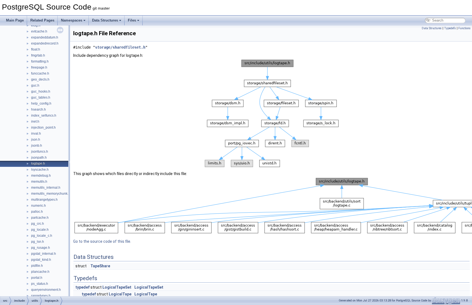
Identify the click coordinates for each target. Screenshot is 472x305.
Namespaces (71, 20)
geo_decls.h (40, 79)
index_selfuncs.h (43, 115)
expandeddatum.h (44, 37)
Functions (464, 28)
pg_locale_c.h (41, 236)
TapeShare (100, 266)
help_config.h (41, 103)
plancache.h (40, 272)
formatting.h (40, 61)
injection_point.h (43, 127)
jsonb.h (36, 145)
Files (132, 20)
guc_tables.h (40, 97)
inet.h (35, 121)
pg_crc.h (37, 224)
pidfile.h (37, 266)
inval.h (36, 133)
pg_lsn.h (37, 242)
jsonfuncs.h (39, 151)
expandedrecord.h (44, 43)
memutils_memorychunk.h (50, 194)
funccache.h (40, 73)
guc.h (35, 85)
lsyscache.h (40, 169)
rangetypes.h (41, 296)
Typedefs (450, 28)
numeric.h (38, 206)
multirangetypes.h (44, 200)
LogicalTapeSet (116, 287)
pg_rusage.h (40, 248)
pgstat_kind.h (41, 260)
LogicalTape (120, 294)
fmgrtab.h (38, 55)
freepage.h (39, 67)
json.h (35, 139)
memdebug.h (41, 175)
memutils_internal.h (45, 187)
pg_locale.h (40, 230)
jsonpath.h (39, 157)
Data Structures (105, 20)
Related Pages (42, 20)
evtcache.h (39, 31)
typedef (82, 287)
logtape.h (38, 163)
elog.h (35, 25)
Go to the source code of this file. (102, 241)
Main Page (15, 20)
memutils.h (39, 181)
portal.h (36, 278)
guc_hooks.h (40, 91)
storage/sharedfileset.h (120, 47)
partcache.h (40, 218)
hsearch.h (38, 109)
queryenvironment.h (46, 290)
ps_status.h (39, 284)
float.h (35, 49)
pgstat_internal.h (43, 254)
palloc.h (37, 212)
